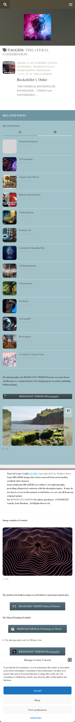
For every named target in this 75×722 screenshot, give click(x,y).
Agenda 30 (22, 62)
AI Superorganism (27, 265)
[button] (70, 660)
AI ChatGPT (25, 318)
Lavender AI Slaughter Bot (31, 247)
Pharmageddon (26, 70)
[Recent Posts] (20, 132)
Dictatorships (38, 62)
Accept (37, 690)
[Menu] (70, 4)
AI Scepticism (25, 283)
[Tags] (55, 132)
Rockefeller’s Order (32, 79)
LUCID (33, 473)
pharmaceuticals (43, 66)
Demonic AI (25, 230)
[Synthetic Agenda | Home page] (37, 27)
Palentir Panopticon (28, 141)
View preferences (37, 709)
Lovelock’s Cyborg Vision (31, 354)
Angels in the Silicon (29, 176)
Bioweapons (25, 336)
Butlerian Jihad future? (30, 194)
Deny (37, 700)
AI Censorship (26, 159)
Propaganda (44, 70)
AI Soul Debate (26, 212)
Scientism (23, 301)
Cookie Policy (36, 717)
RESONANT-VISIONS (22, 499)
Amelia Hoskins (42, 74)
